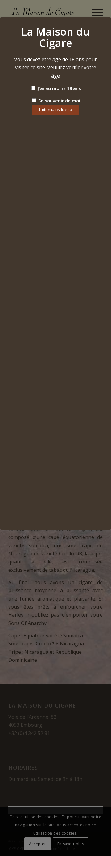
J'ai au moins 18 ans (58, 88)
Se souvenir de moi (58, 100)
